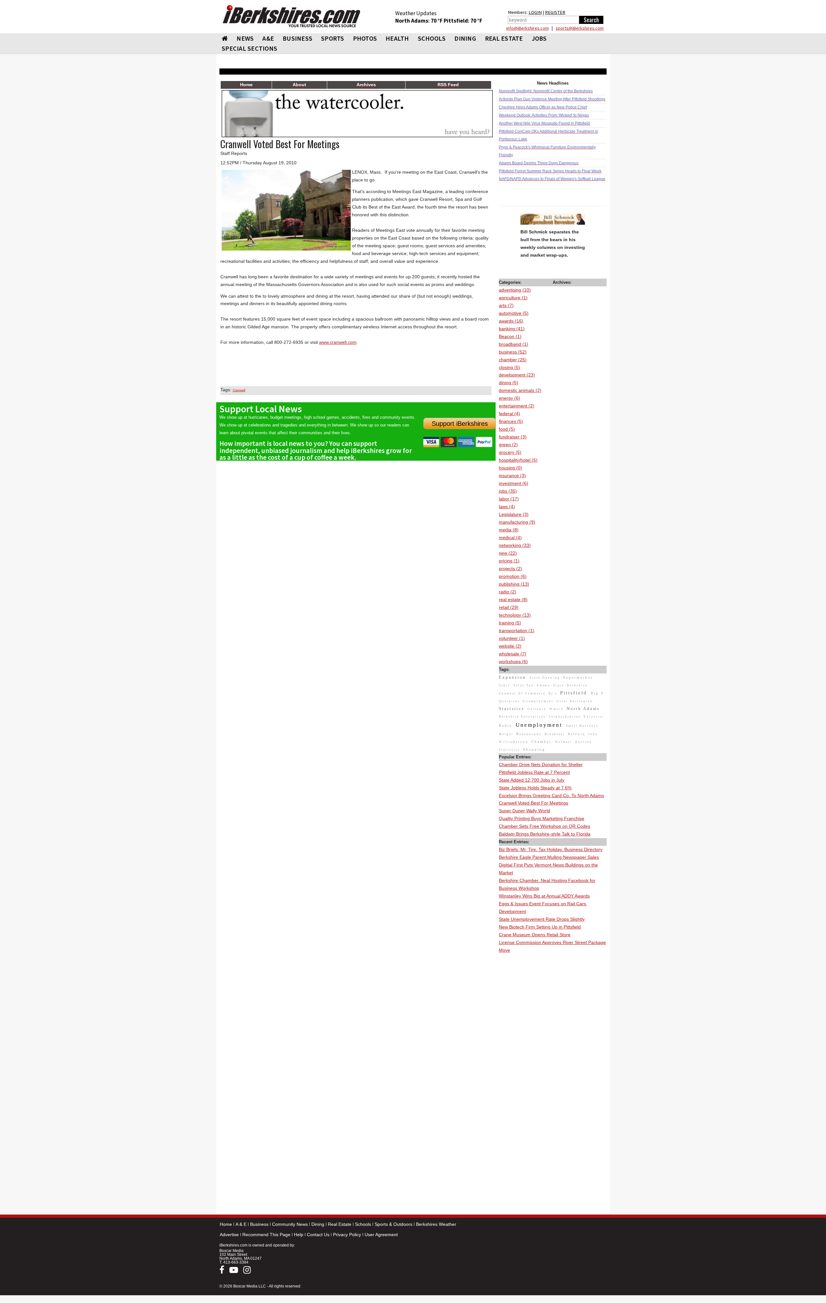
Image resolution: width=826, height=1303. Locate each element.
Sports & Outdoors (393, 1224)
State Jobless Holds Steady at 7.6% (535, 787)
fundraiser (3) (513, 436)
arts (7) (506, 305)
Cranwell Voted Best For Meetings (533, 802)
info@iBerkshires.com (527, 28)
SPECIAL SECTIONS (249, 48)
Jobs (539, 38)
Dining (317, 1224)
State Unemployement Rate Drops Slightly (542, 919)
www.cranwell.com (338, 342)
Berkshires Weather (436, 1224)
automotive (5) (514, 313)
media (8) (509, 529)
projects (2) (510, 568)
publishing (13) (514, 584)
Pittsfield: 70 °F (463, 20)
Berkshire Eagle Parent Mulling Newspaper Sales (549, 857)
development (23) (517, 374)
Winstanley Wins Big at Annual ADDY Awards (544, 895)
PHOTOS (365, 38)
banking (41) (512, 328)
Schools (363, 1224)
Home (226, 1224)
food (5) (507, 429)
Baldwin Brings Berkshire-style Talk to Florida (544, 833)
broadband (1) (513, 344)
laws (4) (507, 506)
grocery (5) (510, 452)
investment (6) (513, 483)
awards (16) (511, 320)
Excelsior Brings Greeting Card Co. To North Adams (551, 795)
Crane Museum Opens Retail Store (534, 934)
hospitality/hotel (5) (518, 460)
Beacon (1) (510, 336)
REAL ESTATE (504, 38)
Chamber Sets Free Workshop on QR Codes (544, 826)
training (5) (510, 622)
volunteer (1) (512, 638)
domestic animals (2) (520, 390)
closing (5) (509, 367)
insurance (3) (512, 475)
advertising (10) (515, 289)
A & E (241, 1224)
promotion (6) (513, 576)
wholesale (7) (512, 653)
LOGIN (535, 12)
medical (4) (510, 537)
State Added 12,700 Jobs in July (531, 780)
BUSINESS (297, 38)
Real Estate (339, 1224)
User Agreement (381, 1234)
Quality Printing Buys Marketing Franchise (541, 818)
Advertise (229, 1234)
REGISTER (555, 12)
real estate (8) (513, 599)
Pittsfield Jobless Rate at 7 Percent (534, 772)
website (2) (510, 646)
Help (298, 1234)
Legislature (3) (514, 514)
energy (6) (509, 398)
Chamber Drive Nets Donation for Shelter (541, 764)
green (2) (508, 444)
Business (259, 1224)
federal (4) (509, 413)
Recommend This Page (266, 1234)
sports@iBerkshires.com (580, 28)
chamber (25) (513, 359)
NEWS (245, 38)
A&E (268, 38)
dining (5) (508, 382)
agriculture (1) (513, 297)
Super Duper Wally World (524, 810)
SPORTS (332, 38)
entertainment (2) (516, 405)
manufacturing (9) (517, 522)
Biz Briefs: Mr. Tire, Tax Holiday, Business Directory (550, 849)
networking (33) (515, 545)
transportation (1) (516, 630)
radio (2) (507, 591)
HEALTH (397, 38)
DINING (465, 38)
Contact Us (318, 1234)
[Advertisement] (552, 1051)
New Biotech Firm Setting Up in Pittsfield (540, 926)
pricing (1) (509, 560)
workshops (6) (513, 661)
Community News (290, 1224)
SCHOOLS (432, 38)
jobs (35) (508, 491)
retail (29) (509, 607)
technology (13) (515, 615)
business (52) (513, 351)
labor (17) (509, 498)
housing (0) (510, 467)
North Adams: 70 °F (419, 20)
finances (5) (511, 421)
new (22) (508, 553)
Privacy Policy (347, 1234)
